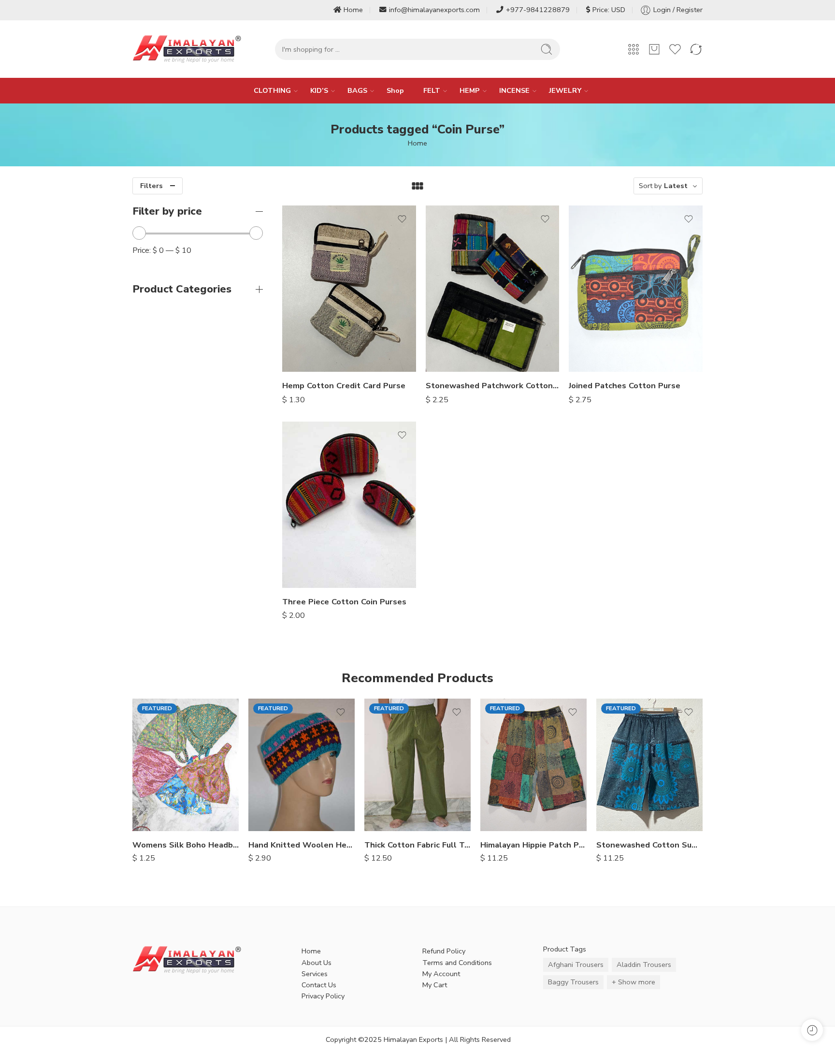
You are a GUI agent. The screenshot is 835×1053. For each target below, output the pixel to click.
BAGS (357, 90)
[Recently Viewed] (812, 1030)
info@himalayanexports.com (434, 10)
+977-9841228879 (538, 10)
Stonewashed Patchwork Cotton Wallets (493, 385)
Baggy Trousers (573, 982)
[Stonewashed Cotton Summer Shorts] (649, 765)
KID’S (319, 90)
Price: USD (608, 10)
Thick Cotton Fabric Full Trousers (417, 844)
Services (315, 974)
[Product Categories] (633, 49)
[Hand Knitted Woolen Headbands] (301, 765)
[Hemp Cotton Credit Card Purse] (349, 288)
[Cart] (654, 49)
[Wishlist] (402, 219)
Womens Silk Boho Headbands (185, 844)
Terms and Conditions (457, 962)
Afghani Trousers (576, 964)
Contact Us (319, 985)
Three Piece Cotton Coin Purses (344, 601)
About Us (316, 962)
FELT (431, 90)
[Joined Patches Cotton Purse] (636, 288)
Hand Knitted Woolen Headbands (301, 844)
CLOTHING (272, 90)
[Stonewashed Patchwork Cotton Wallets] (493, 288)
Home (353, 10)
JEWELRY (565, 90)
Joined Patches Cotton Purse (624, 385)
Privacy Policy (323, 996)
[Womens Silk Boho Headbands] (185, 765)
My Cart (434, 985)
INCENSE (514, 90)
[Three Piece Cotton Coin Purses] (349, 505)
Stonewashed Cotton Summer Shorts (649, 844)
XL (391, 816)
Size (371, 775)
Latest (676, 185)
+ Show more (633, 982)
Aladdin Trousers (644, 964)
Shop (395, 90)
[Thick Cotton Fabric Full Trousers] (417, 765)
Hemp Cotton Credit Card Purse (343, 385)
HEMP (470, 90)
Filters (151, 185)
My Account (441, 974)
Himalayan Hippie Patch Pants (533, 844)
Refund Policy (443, 951)
